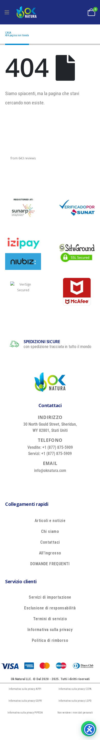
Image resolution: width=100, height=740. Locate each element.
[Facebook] (31, 482)
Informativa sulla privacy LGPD (75, 700)
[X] (43, 482)
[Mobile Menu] (7, 12)
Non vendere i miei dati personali (75, 712)
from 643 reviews (23, 158)
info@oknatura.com (50, 470)
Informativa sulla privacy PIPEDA (25, 712)
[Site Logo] (26, 12)
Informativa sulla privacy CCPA (75, 689)
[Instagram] (66, 482)
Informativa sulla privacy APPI (25, 689)
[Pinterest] (55, 482)
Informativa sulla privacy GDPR (25, 700)
